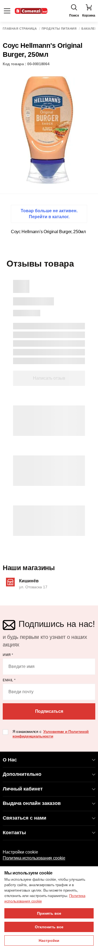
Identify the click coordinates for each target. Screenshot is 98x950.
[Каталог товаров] (7, 11)
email (9, 680)
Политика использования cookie (34, 858)
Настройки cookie (20, 852)
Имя (8, 655)
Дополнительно (22, 774)
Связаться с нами (24, 818)
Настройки (49, 940)
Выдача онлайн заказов (32, 803)
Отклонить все (49, 927)
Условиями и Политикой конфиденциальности (51, 733)
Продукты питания (59, 28)
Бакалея (89, 28)
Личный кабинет (23, 789)
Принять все (49, 913)
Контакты (14, 832)
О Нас (10, 759)
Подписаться (49, 711)
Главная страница (20, 28)
